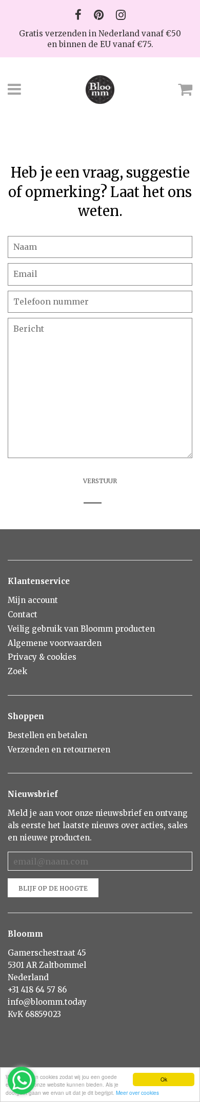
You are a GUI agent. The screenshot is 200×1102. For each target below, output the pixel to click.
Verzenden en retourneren (59, 749)
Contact (22, 614)
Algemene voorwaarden (55, 643)
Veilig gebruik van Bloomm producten (81, 629)
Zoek (17, 671)
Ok (164, 1079)
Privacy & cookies (42, 657)
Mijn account (33, 600)
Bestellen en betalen (47, 735)
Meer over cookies (137, 1092)
